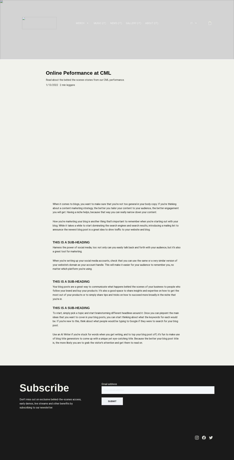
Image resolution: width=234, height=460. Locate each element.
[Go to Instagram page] (197, 438)
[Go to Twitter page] (211, 438)
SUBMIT (112, 401)
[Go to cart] (210, 23)
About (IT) (151, 23)
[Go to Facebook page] (204, 438)
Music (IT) (100, 23)
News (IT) (116, 23)
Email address (109, 384)
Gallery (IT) (133, 23)
